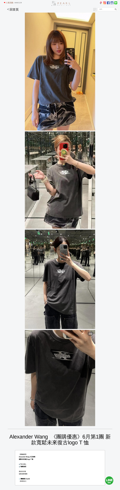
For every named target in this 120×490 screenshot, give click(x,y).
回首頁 (13, 9)
